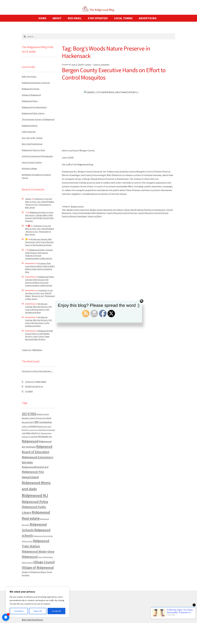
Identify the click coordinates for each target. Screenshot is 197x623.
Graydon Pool (33, 430)
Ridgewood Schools (30, 88)
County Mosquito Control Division (122, 213)
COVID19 (33, 426)
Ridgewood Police (30, 101)
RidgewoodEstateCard (35, 467)
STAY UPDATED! (98, 18)
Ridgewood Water (29, 125)
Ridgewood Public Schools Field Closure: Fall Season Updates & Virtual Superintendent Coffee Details (39, 254)
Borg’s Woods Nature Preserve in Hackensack (145, 209)
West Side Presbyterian (32, 144)
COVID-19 (25, 427)
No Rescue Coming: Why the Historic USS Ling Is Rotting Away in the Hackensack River (39, 242)
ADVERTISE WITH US (34, 386)
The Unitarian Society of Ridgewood (38, 119)
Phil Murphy (43, 436)
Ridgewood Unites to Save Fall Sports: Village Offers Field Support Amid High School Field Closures (39, 216)
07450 (31, 414)
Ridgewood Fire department (34, 107)
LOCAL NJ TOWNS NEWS (35, 381)
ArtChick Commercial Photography (37, 156)
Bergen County (77, 206)
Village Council (44, 562)
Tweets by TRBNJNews (32, 350)
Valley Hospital (28, 131)
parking (34, 436)
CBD (36, 422)
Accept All (56, 611)
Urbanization (48, 557)
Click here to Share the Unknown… (37, 371)
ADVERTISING (147, 18)
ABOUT (56, 18)
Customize (19, 611)
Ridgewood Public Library (33, 113)
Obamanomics (46, 433)
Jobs (24, 433)
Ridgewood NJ (35, 495)
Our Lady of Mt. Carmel (32, 138)
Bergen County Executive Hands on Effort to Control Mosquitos (114, 73)
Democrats (42, 426)
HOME (42, 18)
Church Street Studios (32, 162)
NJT (39, 433)
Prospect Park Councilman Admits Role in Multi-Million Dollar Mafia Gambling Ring (40, 267)
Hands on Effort (95, 216)
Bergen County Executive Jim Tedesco (107, 209)
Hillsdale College (29, 168)
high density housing (47, 430)
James (88, 64)
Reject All (38, 611)
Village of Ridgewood (31, 95)
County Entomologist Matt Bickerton (89, 213)
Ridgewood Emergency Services (36, 82)
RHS (50, 437)
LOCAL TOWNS (123, 18)
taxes (40, 557)
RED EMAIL (75, 18)
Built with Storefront (32, 619)
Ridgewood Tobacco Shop (33, 150)
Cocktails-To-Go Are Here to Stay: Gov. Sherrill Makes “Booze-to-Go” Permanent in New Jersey (39, 203)
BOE (31, 422)
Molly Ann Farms (29, 76)
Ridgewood (30, 441)
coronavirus (45, 422)
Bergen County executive (78, 209)
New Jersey (31, 433)
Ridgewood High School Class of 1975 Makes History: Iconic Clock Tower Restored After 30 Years (39, 335)
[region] (37, 602)
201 (24, 414)
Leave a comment (101, 64)
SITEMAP (29, 391)
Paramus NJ (26, 437)
